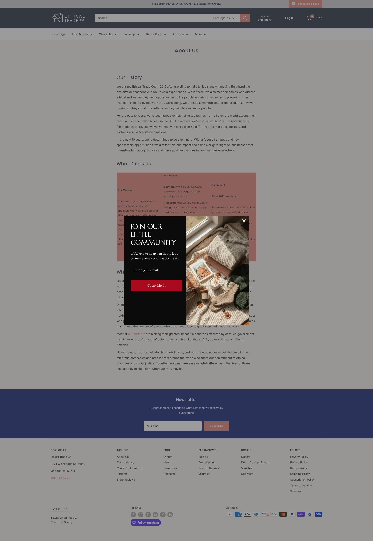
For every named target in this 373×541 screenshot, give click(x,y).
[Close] (244, 221)
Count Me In (156, 285)
